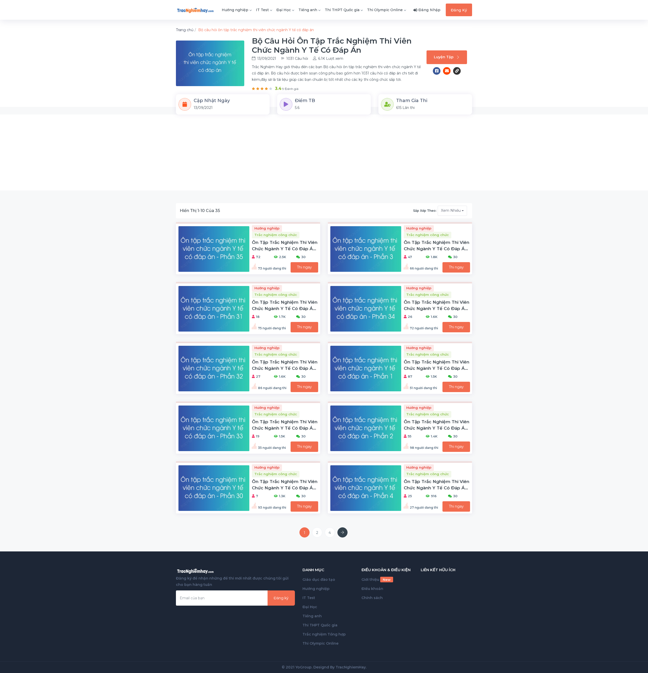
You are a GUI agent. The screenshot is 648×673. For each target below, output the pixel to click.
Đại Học (283, 10)
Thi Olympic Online (385, 10)
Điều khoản (372, 588)
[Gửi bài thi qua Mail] (448, 71)
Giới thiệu (376, 579)
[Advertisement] (324, 152)
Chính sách (372, 597)
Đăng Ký (459, 10)
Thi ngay (304, 267)
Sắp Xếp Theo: (424, 211)
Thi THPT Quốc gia (342, 10)
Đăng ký (281, 598)
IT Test (262, 10)
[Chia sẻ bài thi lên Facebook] (438, 71)
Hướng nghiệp (235, 10)
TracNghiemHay (351, 667)
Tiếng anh (307, 10)
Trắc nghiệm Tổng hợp (324, 634)
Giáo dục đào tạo (318, 579)
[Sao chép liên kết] (457, 71)
